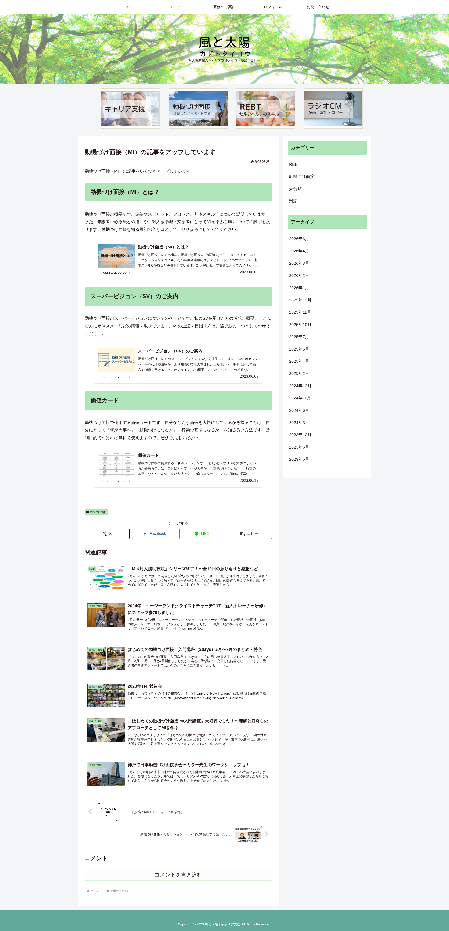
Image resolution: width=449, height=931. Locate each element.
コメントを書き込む (178, 875)
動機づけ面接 (98, 512)
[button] (249, 534)
